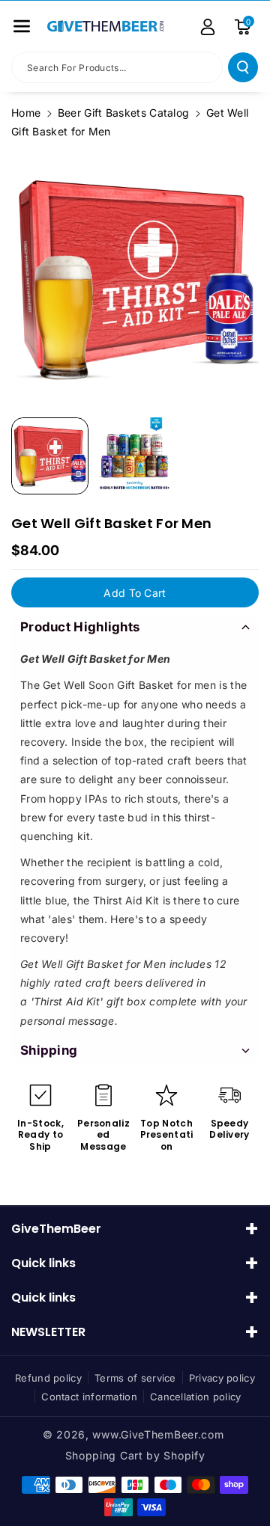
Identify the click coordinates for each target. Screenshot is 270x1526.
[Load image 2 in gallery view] (134, 455)
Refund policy (48, 1378)
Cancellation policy (196, 1397)
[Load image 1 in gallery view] (49, 455)
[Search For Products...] (243, 67)
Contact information (89, 1397)
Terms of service (135, 1378)
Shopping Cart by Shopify (135, 1455)
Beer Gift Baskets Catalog (124, 112)
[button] (21, 26)
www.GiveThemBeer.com (158, 1434)
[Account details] (207, 26)
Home (25, 112)
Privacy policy (222, 1378)
